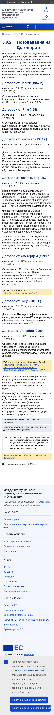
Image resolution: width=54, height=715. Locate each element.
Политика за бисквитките (16, 546)
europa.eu (29, 654)
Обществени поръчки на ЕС (18, 615)
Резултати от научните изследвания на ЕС (26, 620)
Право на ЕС (10, 605)
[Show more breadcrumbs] (14, 34)
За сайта (8, 572)
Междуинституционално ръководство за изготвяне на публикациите (18, 13)
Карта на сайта (11, 581)
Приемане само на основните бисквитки (31, 708)
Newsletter (8, 576)
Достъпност (9, 551)
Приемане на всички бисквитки (29, 700)
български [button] (46, 19)
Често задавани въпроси (16, 591)
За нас (7, 567)
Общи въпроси (11, 519)
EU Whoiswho (10, 624)
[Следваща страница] (48, 26)
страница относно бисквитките (28, 670)
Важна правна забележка (17, 541)
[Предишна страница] (40, 26)
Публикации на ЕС (13, 629)
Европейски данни (13, 610)
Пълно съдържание (13, 586)
